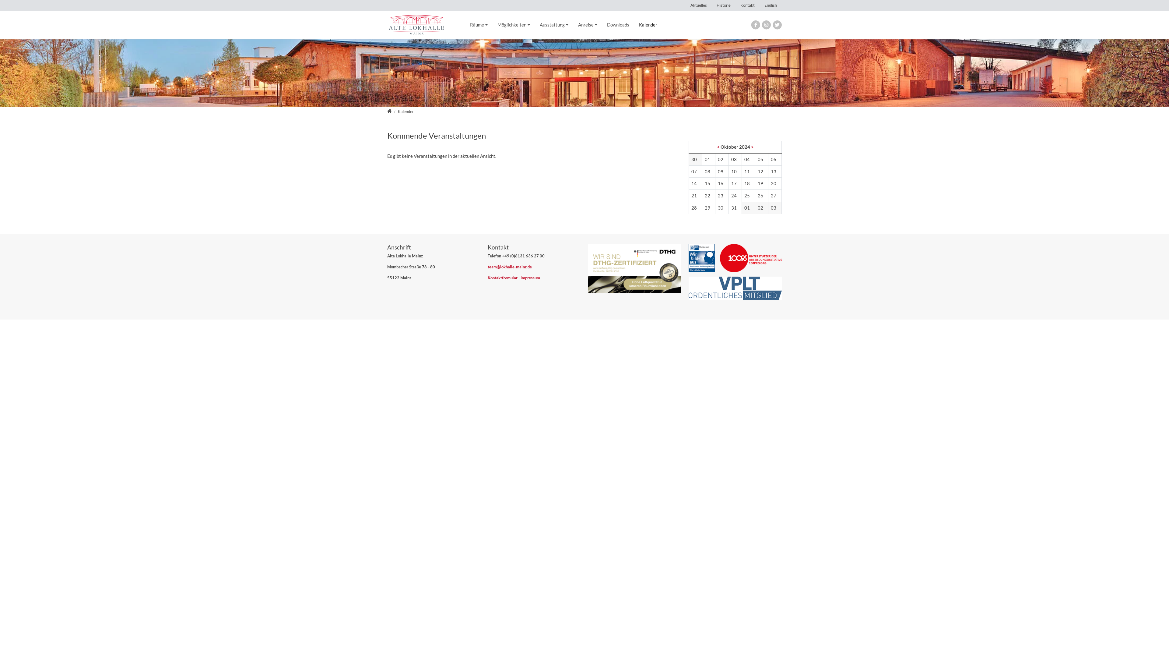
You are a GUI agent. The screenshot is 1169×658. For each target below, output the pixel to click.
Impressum (530, 277)
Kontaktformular (503, 277)
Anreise (586, 24)
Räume (477, 24)
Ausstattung (552, 24)
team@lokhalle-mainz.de (510, 266)
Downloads (618, 24)
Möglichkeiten (511, 24)
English (770, 5)
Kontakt (747, 5)
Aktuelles (698, 5)
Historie (724, 5)
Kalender (648, 24)
